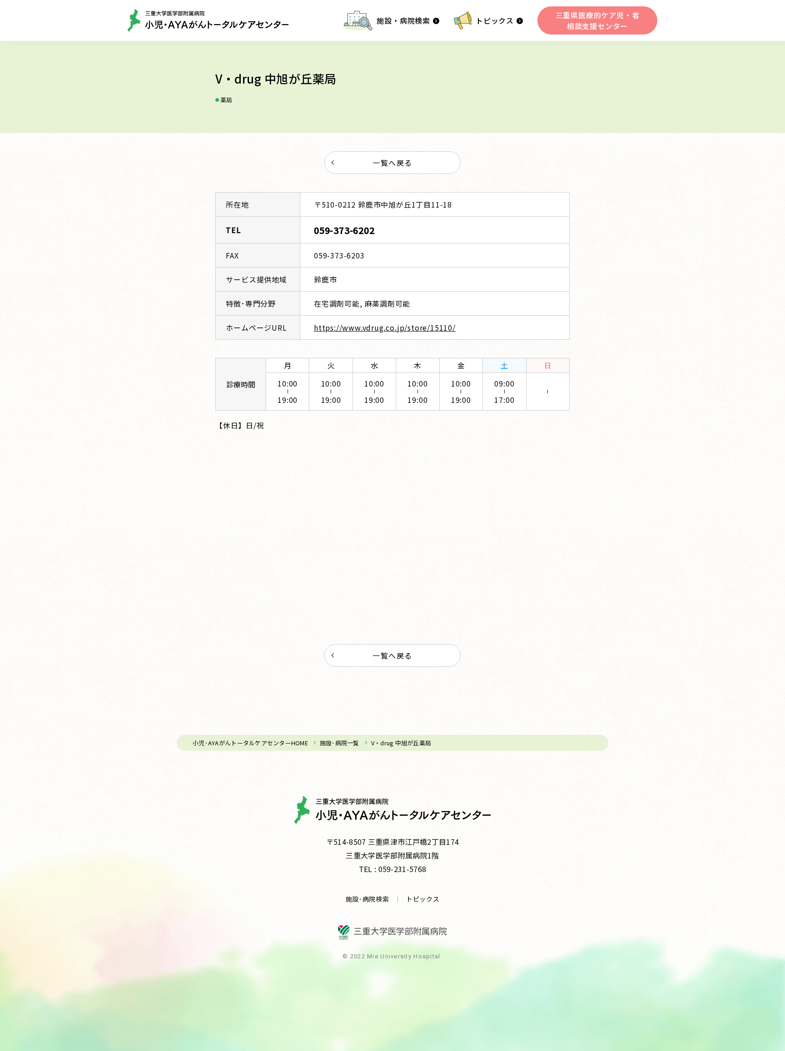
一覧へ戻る (392, 162)
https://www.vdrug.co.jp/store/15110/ (385, 327)
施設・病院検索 (403, 20)
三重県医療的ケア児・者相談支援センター (598, 20)
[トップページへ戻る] (208, 20)
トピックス (495, 20)
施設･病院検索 (367, 898)
